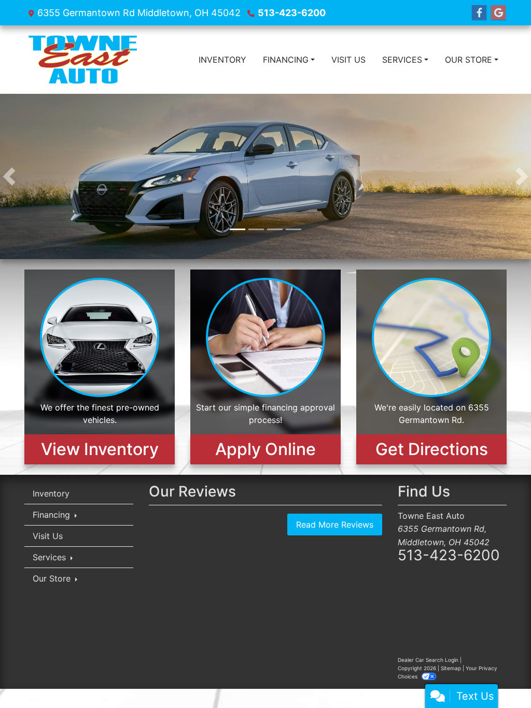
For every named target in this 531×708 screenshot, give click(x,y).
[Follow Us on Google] (498, 12)
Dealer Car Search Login (428, 660)
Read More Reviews (334, 524)
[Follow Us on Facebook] (479, 12)
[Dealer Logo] (82, 60)
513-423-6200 (292, 12)
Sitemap (451, 668)
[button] (9, 176)
